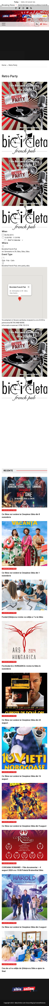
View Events (13, 293)
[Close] (28, 287)
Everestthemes (40, 1003)
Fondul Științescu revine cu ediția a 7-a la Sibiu (22, 617)
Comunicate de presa (9, 510)
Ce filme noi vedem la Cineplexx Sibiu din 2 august (24, 927)
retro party (21, 266)
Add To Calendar (13, 240)
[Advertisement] (24, 436)
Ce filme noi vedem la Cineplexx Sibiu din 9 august (24, 826)
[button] (19, 299)
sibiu (28, 266)
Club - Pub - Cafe (8, 261)
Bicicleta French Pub (9, 249)
